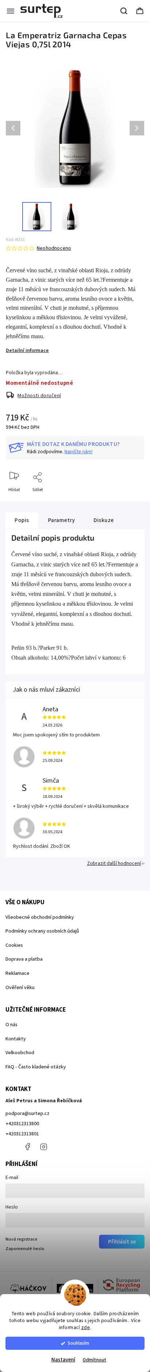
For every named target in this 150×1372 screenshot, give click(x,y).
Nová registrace (21, 1239)
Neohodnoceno (54, 248)
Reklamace (17, 973)
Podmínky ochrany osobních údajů (42, 931)
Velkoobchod (19, 1052)
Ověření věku (20, 987)
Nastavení (63, 1360)
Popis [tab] (22, 520)
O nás (11, 1024)
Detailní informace (27, 350)
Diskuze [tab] (104, 520)
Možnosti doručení (39, 395)
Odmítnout (94, 1359)
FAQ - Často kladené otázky (35, 1067)
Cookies (14, 945)
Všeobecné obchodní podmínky (39, 917)
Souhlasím (78, 1343)
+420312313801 (22, 1134)
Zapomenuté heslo (24, 1248)
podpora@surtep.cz (27, 1113)
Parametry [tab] (61, 520)
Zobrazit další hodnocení (114, 863)
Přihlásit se (122, 1242)
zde (85, 1327)
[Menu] (10, 11)
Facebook (27, 1146)
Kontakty (15, 1039)
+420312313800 (22, 1123)
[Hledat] (124, 11)
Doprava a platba (24, 959)
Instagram (43, 1146)
